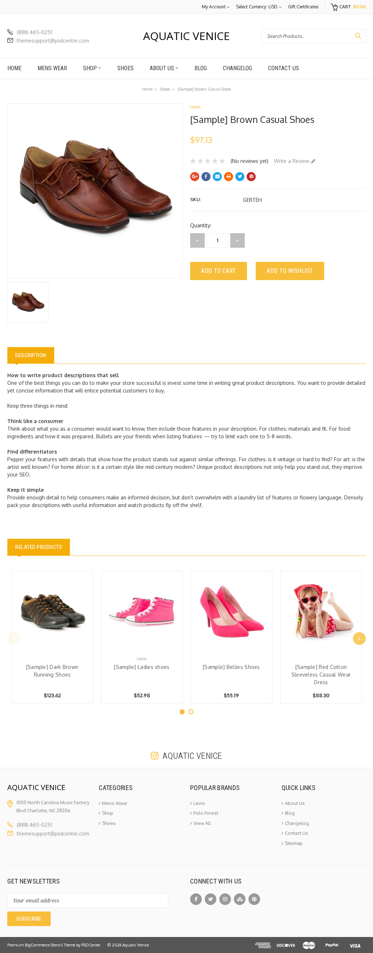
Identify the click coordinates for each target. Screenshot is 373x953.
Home (14, 68)
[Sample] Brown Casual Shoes (204, 89)
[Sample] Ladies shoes (141, 667)
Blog (201, 68)
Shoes (125, 68)
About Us (163, 68)
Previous (13, 638)
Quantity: (200, 225)
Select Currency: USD (257, 6)
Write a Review (291, 161)
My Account (213, 6)
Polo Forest (205, 813)
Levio (199, 803)
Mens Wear (52, 68)
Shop (90, 68)
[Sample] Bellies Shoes (231, 667)
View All (202, 823)
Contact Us (283, 68)
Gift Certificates (303, 6)
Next (359, 638)
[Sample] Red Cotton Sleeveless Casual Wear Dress (321, 674)
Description (30, 355)
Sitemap (294, 843)
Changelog (237, 68)
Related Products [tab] (38, 547)
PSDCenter (91, 945)
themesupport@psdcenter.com (53, 40)
